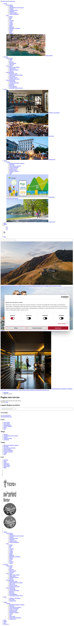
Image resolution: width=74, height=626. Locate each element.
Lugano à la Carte (13, 168)
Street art (11, 71)
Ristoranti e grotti (13, 73)
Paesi (7, 15)
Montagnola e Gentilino (14, 28)
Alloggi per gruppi (13, 10)
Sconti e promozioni (13, 167)
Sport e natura (9, 58)
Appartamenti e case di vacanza (16, 7)
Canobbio (11, 20)
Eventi (4, 89)
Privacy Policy (6, 465)
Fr (6, 229)
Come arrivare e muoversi (15, 166)
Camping (11, 8)
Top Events (11, 599)
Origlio (11, 31)
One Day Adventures (14, 82)
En (7, 227)
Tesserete (11, 33)
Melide (10, 25)
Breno (10, 18)
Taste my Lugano (13, 77)
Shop (4, 236)
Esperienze (11, 84)
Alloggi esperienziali (14, 14)
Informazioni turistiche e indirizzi (16, 163)
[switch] (29, 318)
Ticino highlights (13, 86)
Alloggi (5, 3)
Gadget (11, 172)
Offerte (5, 224)
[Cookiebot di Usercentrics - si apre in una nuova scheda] (62, 297)
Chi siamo (5, 459)
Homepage (5, 392)
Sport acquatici (12, 63)
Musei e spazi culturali (14, 67)
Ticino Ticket (12, 616)
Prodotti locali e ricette (14, 78)
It (3, 624)
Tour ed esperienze (10, 80)
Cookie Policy (6, 466)
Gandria (11, 24)
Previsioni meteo (13, 169)
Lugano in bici (12, 619)
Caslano (11, 23)
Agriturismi (11, 11)
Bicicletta (11, 62)
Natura (10, 59)
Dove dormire (9, 5)
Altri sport (11, 64)
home (6, 402)
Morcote (11, 29)
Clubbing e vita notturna (14, 598)
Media (4, 461)
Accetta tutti (58, 328)
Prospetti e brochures (14, 171)
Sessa (10, 32)
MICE (4, 223)
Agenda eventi (12, 600)
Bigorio (11, 16)
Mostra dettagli (62, 323)
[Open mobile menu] (4, 233)
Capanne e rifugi (13, 12)
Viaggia (5, 160)
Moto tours (11, 85)
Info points (5, 446)
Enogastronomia (10, 72)
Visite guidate (12, 81)
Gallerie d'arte (12, 68)
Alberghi (11, 6)
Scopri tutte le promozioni (15, 617)
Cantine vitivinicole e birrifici (16, 75)
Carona (11, 21)
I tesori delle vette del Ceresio (16, 88)
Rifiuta (16, 328)
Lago (10, 60)
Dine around (12, 76)
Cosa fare (5, 56)
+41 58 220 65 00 (6, 415)
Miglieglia (11, 27)
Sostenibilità (6, 463)
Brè (10, 19)
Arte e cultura (9, 65)
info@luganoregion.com (6, 416)
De (7, 228)
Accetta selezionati (37, 328)
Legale (5, 462)
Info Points (11, 164)
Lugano (11, 563)
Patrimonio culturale (13, 69)
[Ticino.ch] (9, 489)
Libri (10, 173)
